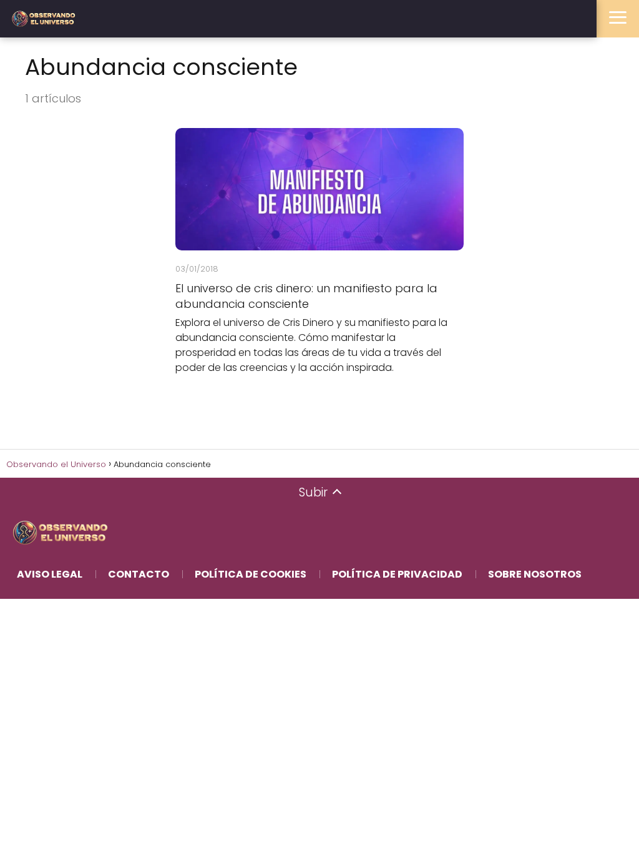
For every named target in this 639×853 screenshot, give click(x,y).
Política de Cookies (250, 574)
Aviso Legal (49, 574)
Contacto (138, 574)
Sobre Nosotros (535, 574)
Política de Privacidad (397, 574)
